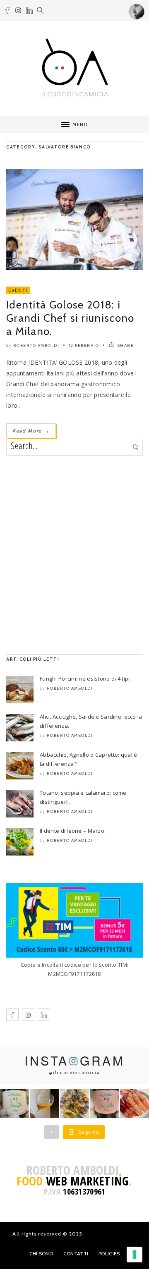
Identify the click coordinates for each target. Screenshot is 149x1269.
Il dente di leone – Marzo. (73, 830)
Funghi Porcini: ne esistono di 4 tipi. (85, 678)
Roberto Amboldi (36, 345)
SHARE (125, 345)
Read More (31, 431)
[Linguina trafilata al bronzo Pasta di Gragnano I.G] (74, 1103)
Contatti (75, 1253)
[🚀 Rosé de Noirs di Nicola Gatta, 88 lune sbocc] (104, 1103)
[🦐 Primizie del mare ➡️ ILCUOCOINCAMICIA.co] (134, 1103)
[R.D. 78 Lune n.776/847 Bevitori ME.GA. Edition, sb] (44, 1103)
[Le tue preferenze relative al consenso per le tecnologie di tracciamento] (134, 1254)
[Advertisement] (74, 554)
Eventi (18, 290)
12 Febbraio (84, 345)
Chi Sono (41, 1253)
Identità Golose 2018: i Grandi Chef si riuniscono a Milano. (70, 318)
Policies (109, 1253)
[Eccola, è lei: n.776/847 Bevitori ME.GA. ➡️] (14, 1103)
